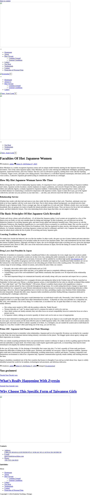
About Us (7, 82)
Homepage (8, 52)
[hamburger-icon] (1, 49)
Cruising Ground (15, 58)
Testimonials (8, 66)
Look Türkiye (37, 494)
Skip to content (5, 1)
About (6, 54)
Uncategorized (50, 366)
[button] (45, 469)
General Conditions (15, 60)
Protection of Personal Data (13, 70)
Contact (7, 68)
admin (12, 164)
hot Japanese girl (77, 259)
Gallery (7, 62)
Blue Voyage (8, 56)
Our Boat (7, 64)
